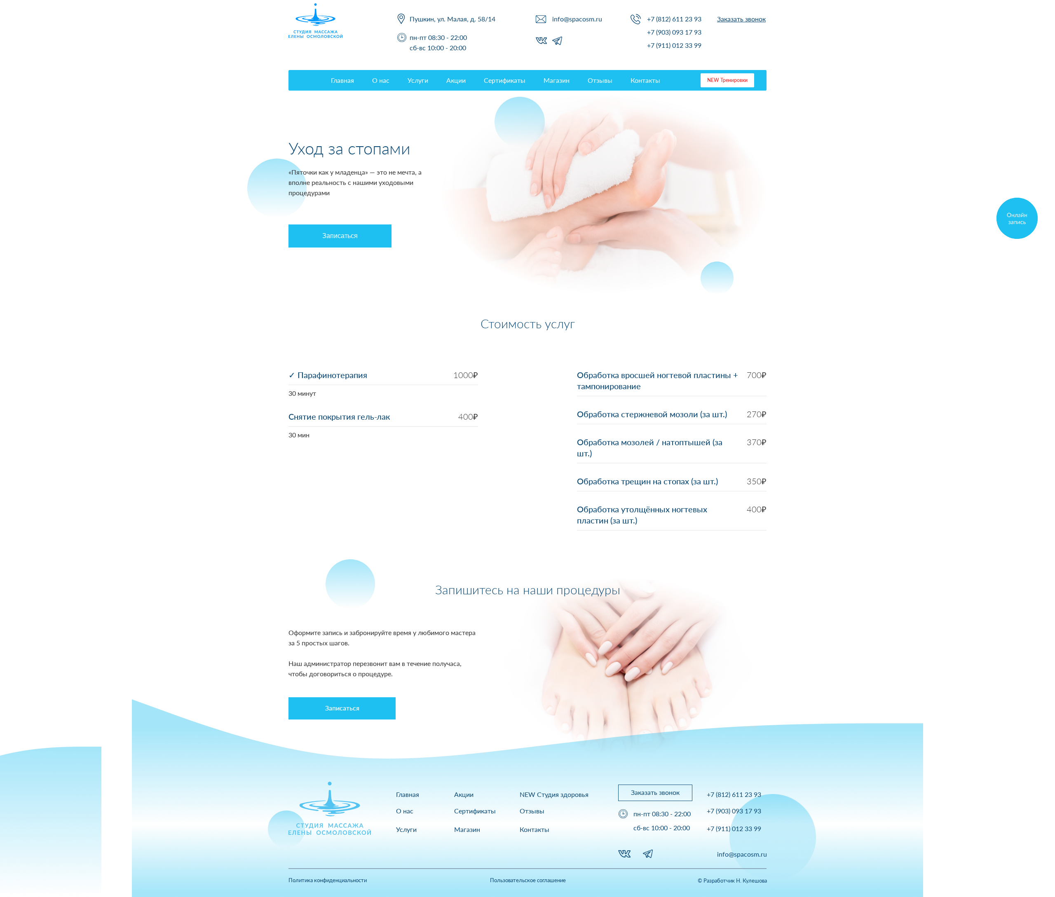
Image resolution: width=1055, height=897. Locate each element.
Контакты (645, 80)
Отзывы (600, 80)
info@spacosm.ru (577, 19)
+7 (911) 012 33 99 (674, 45)
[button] (741, 19)
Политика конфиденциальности (327, 880)
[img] (1017, 218)
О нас (380, 80)
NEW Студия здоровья (554, 794)
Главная (342, 80)
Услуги (418, 80)
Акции (456, 80)
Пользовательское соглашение (528, 880)
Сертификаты (504, 80)
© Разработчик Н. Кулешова (732, 880)
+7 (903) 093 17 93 (674, 32)
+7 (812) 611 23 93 (674, 19)
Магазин (557, 80)
